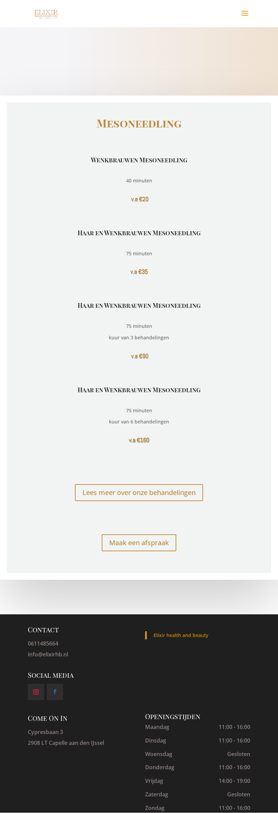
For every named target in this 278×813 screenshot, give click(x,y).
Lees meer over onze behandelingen (139, 492)
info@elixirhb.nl (48, 654)
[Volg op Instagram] (36, 692)
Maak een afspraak (139, 542)
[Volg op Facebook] (55, 692)
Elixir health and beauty (181, 635)
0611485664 (43, 643)
